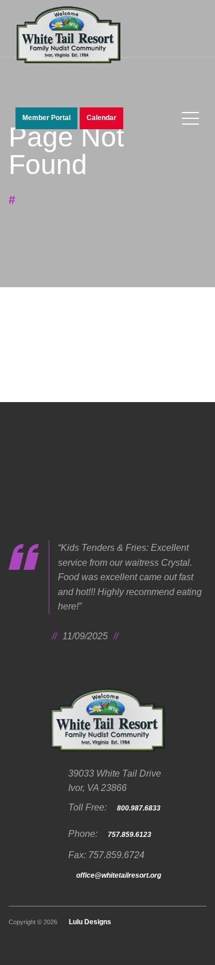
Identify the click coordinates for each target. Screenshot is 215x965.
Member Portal (46, 118)
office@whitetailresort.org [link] (118, 875)
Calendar (101, 118)
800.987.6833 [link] (139, 808)
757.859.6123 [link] (129, 835)
